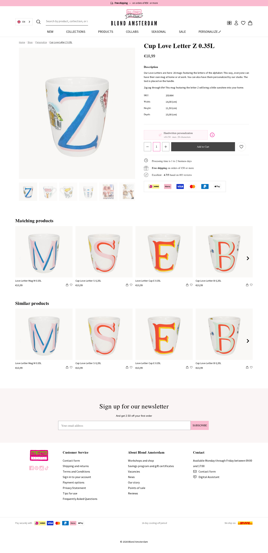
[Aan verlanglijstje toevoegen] (241, 146)
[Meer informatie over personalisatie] (212, 135)
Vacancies (134, 471)
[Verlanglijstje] (243, 22)
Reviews (133, 493)
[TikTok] (46, 468)
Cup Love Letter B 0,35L (208, 280)
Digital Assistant (209, 477)
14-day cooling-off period (154, 523)
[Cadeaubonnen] (229, 22)
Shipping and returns (76, 466)
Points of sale (136, 488)
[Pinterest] (36, 468)
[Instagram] (41, 468)
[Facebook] (31, 468)
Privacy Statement (74, 488)
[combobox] (67, 21)
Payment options (73, 482)
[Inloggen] (236, 22)
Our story (134, 482)
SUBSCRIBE (200, 425)
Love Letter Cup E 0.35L (148, 280)
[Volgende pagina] (248, 258)
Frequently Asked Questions (80, 499)
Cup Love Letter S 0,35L (88, 280)
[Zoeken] (38, 22)
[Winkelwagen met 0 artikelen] (250, 22)
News (131, 477)
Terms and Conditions (76, 471)
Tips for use (70, 493)
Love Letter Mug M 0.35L (28, 280)
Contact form (71, 460)
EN (23, 21)
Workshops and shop (141, 460)
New (50, 32)
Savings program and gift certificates (151, 466)
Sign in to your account (77, 477)
